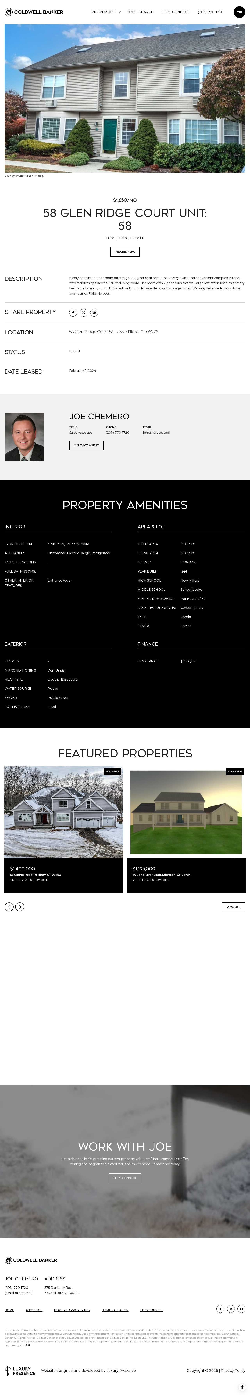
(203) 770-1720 (211, 12)
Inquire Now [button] (125, 252)
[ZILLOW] (241, 1309)
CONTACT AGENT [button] (86, 445)
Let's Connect (151, 1310)
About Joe (34, 1310)
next (19, 906)
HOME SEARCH (140, 12)
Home (9, 1310)
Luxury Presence (121, 1370)
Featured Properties (72, 1310)
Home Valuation (115, 1310)
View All (234, 907)
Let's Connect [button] (125, 1178)
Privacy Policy (233, 1370)
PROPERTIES (103, 12)
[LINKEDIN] (231, 1309)
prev (9, 906)
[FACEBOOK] (220, 1309)
